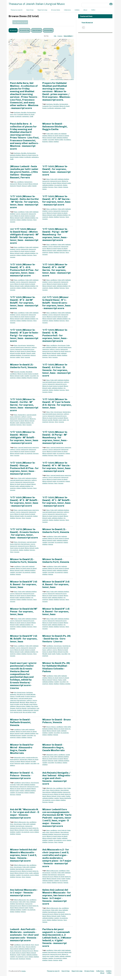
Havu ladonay (46, 792)
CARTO (72, 79)
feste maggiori (14, 759)
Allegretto (49, 788)
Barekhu (24, 112)
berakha (22, 372)
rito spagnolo (58, 185)
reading (44, 139)
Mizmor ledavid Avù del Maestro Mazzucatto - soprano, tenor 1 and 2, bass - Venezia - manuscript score (23, 855)
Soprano (51, 187)
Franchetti (20, 114)
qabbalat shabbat (62, 137)
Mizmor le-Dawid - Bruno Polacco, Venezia (56, 721)
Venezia (65, 187)
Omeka (23, 971)
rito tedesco (58, 762)
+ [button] (10, 41)
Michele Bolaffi (14, 702)
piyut (47, 956)
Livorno (18, 214)
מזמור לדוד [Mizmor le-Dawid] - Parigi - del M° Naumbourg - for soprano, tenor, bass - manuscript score (55, 235)
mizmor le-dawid (64, 135)
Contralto (13, 784)
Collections (67, 10)
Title (55, 36)
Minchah (22, 702)
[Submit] (110, 4)
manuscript (13, 184)
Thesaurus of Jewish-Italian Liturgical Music (37, 3)
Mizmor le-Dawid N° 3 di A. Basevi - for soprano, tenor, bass (23, 584)
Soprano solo (14, 958)
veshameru (25, 116)
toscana (12, 222)
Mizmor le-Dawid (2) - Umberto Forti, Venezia (23, 560)
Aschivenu (17, 112)
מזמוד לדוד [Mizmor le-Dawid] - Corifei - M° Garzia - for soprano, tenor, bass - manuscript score (24, 405)
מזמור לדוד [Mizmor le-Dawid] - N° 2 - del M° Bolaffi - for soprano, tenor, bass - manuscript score (24, 303)
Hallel (11, 698)
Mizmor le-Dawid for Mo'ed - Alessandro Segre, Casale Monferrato (22, 748)
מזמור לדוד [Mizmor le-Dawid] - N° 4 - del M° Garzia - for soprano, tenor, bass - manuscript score (56, 270)
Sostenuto (22, 958)
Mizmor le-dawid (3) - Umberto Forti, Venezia (23, 366)
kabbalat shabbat (15, 155)
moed (60, 420)
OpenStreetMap (59, 79)
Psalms (58, 654)
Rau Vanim (34, 706)
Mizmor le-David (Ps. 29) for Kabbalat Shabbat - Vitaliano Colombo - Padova (56, 667)
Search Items (37, 30)
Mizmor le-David (29, 114)
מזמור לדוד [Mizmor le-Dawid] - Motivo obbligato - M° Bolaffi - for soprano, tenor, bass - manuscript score (24, 438)
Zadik (31, 116)
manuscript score (55, 181)
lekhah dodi (67, 952)
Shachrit (30, 378)
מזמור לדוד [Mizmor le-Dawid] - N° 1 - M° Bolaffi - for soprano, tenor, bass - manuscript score (56, 501)
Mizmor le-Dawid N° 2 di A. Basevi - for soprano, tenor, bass (55, 584)
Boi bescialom (31, 112)
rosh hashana (31, 708)
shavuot (24, 186)
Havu (47, 790)
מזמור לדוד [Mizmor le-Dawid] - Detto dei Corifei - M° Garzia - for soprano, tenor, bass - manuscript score (24, 202)
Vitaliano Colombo (64, 684)
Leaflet (52, 79)
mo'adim (16, 704)
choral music (22, 345)
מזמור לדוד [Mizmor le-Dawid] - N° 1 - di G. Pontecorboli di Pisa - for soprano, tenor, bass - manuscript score (24, 270)
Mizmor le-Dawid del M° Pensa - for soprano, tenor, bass (23, 611)
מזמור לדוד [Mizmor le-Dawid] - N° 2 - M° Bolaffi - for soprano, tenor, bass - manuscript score (24, 501)
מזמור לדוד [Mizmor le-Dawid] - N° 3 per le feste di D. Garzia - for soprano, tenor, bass (57, 403)
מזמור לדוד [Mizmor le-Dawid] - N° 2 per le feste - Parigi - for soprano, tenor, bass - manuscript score (24, 335)
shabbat (56, 141)
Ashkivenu (13, 694)
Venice (44, 189)
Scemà (12, 116)
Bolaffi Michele (30, 694)
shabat (21, 157)
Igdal (63, 950)
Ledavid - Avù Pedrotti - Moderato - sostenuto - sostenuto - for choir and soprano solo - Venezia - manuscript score (24, 935)
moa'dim (17, 353)
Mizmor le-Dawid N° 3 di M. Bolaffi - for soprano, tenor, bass (23, 639)
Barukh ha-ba (21, 694)
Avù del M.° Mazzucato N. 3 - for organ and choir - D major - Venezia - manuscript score (24, 813)
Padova (54, 680)
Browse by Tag (24, 30)
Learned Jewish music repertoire (20, 347)
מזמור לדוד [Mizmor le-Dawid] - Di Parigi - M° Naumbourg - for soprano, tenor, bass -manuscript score (55, 438)
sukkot (29, 186)
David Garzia (66, 646)
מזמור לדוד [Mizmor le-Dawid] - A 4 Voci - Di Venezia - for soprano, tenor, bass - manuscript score (56, 370)
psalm (54, 137)
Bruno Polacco (51, 727)
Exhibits (77, 10)
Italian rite (57, 133)
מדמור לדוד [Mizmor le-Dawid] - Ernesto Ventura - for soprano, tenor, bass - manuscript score (24, 533)
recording (51, 139)
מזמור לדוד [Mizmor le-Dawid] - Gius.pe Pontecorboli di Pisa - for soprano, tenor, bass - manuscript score (24, 468)
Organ (59, 796)
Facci (11, 114)
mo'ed (21, 704)
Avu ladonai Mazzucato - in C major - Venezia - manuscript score (24, 892)
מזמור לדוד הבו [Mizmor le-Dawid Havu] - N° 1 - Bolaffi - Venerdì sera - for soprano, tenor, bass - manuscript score (56, 303)
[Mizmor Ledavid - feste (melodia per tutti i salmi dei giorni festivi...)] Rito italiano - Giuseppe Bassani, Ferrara (24, 172)
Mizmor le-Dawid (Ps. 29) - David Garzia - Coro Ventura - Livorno (56, 639)
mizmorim (13, 186)
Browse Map (48, 30)
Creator (60, 36)
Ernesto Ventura (30, 696)
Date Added (68, 36)
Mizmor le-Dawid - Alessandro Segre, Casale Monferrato (53, 747)
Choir (52, 412)
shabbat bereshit (28, 710)
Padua (60, 680)
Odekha (28, 706)
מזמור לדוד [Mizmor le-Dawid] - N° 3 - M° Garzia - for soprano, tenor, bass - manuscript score (56, 200)
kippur (16, 698)
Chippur (12, 696)
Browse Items (55, 10)
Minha (27, 702)
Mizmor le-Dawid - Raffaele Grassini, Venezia (20, 722)
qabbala (62, 956)
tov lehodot (18, 116)
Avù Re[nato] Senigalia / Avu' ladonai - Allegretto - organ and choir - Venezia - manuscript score (56, 778)
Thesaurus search (16, 10)
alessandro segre (19, 757)
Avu (15, 182)
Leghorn (34, 347)
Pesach (18, 186)
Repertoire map (42, 10)
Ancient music (21, 692)
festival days (28, 182)
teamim (34, 186)
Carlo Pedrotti (62, 830)
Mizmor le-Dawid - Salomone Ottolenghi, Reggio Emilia (54, 126)
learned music (25, 544)
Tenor (56, 187)
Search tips (30, 10)
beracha (16, 372)
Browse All (13, 30)
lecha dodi (60, 952)
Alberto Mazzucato (20, 822)
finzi (15, 114)
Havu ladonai (64, 790)
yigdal (34, 712)
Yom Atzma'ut (87, 23)
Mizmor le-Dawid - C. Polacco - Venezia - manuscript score (22, 775)
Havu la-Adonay (55, 790)
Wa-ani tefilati (27, 712)
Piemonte (17, 763)
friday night (50, 133)
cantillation (20, 182)
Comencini (45, 106)
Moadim (23, 353)
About (85, 10)
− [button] (10, 44)
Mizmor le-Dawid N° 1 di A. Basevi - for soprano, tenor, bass (55, 611)
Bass (48, 179)
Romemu (12, 708)
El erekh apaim (19, 696)
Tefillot (93, 10)
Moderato (13, 954)
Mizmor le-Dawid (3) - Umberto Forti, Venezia (55, 530)
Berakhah (29, 372)
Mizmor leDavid (47, 137)
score (53, 800)
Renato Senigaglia (65, 798)
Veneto (60, 187)
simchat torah (18, 712)
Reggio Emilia (59, 139)
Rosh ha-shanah (21, 708)
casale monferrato (32, 757)
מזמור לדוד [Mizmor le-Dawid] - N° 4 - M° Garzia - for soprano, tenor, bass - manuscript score (56, 466)
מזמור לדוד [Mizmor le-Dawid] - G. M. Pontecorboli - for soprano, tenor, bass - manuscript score (55, 335)
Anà (15, 692)
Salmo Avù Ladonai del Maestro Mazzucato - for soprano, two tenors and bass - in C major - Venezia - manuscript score (56, 896)
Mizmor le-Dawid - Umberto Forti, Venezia (55, 560)
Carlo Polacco (25, 782)
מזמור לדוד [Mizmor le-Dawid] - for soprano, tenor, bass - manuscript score (56, 170)
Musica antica (20, 706)
